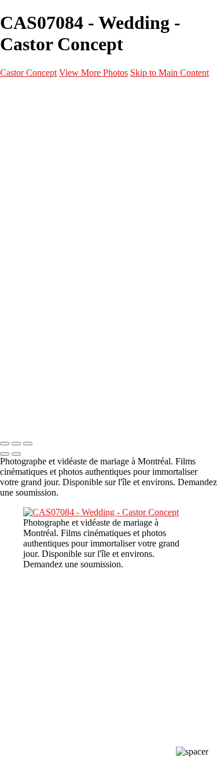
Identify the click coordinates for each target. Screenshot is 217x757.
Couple (57, 201)
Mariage (60, 187)
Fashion (59, 159)
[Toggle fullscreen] (16, 443)
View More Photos (93, 72)
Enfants (59, 214)
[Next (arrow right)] (16, 454)
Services (38, 242)
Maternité (64, 173)
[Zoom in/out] (27, 443)
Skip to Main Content (169, 72)
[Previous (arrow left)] (4, 454)
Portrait (60, 145)
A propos (38, 270)
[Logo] (63, 94)
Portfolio (39, 117)
